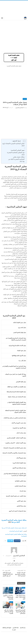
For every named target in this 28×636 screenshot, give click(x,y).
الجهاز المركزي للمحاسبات (15, 531)
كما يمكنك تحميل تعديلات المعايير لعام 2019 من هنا (14, 528)
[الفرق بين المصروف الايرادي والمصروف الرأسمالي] (20, 604)
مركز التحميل (23, 627)
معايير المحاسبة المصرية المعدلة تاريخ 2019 (13, 145)
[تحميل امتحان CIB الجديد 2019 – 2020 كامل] (20, 590)
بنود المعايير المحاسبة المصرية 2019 (15, 153)
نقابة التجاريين (16, 627)
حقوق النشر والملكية (6, 627)
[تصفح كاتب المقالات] (14, 550)
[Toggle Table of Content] (23, 141)
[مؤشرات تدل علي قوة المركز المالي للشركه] (8, 604)
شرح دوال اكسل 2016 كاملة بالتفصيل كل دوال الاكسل (8, 574)
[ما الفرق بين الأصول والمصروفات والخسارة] (8, 590)
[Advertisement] (14, 8)
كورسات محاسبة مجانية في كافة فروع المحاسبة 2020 (20, 574)
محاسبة (24, 99)
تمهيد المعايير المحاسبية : (17, 150)
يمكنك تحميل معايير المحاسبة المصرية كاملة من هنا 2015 (16, 159)
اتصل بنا (14, 629)
